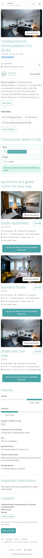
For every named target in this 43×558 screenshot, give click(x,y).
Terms (19, 550)
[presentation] (21, 151)
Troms (12, 53)
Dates (4, 147)
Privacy (11, 550)
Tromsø (4, 53)
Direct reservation (8, 57)
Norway (19, 53)
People (5, 157)
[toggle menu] (39, 4)
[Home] (2, 539)
